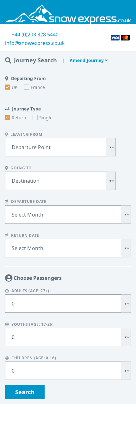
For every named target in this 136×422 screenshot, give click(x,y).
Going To (20, 168)
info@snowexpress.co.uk (35, 43)
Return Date (24, 235)
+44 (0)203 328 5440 (35, 34)
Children (33, 358)
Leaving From (25, 134)
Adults (29, 291)
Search (24, 392)
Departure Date (28, 201)
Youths (32, 324)
